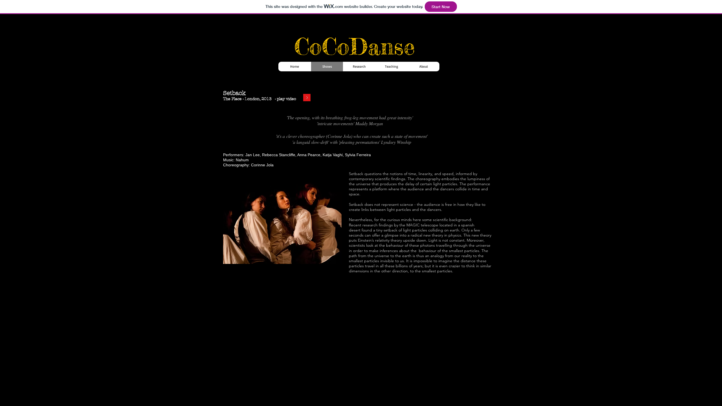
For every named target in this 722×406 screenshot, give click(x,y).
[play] (330, 259)
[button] (282, 219)
